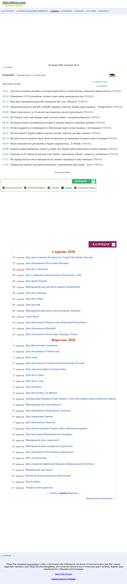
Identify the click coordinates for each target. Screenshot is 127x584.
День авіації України (36, 281)
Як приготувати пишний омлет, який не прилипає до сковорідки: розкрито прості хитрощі (58, 138)
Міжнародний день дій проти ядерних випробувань (53, 287)
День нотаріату (34, 386)
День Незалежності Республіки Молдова (47, 263)
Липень (53, 493)
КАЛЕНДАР (67, 11)
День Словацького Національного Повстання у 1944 (53, 275)
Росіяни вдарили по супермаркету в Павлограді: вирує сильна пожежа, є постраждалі (55, 128)
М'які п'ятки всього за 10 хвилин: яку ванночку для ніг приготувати (46, 112)
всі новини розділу (100, 82)
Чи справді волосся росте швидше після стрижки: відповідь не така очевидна (51, 159)
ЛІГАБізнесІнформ (35, 188)
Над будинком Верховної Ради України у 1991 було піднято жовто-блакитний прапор (71, 398)
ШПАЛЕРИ (104, 11)
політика (7, 555)
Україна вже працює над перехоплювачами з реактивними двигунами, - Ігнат (51, 164)
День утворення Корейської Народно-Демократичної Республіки (60, 464)
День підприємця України (39, 416)
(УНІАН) (116, 91)
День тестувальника (36, 458)
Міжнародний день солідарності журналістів (49, 446)
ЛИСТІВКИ (91, 11)
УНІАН (68, 188)
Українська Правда (86, 188)
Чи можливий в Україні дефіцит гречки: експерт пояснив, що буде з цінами (50, 133)
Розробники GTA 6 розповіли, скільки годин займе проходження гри (46, 96)
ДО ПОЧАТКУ (8, 11)
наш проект (33, 564)
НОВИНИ (54, 11)
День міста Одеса (35, 375)
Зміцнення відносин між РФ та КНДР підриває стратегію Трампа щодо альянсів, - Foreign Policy (61, 107)
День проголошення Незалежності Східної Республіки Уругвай (59, 257)
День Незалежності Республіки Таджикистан (49, 452)
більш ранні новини (62, 172)
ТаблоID (54, 188)
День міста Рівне (34, 298)
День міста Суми (34, 381)
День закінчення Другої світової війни (46, 369)
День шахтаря (33, 304)
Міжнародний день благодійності (43, 404)
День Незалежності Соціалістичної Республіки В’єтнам (55, 363)
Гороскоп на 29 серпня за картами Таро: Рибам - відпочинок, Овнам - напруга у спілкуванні (59, 154)
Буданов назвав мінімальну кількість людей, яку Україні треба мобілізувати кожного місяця (58, 149)
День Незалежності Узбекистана (43, 351)
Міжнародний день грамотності (42, 440)
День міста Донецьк (36, 293)
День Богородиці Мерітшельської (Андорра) (49, 434)
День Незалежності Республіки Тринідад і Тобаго (52, 334)
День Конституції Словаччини (42, 345)
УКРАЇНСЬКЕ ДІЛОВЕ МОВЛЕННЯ (32, 11)
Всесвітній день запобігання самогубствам (48, 475)
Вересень (73, 493)
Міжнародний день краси (39, 469)
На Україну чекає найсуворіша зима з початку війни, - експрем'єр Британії (49, 117)
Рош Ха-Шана (33, 481)
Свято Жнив (32, 316)
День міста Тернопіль (37, 269)
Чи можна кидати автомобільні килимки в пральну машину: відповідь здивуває (52, 122)
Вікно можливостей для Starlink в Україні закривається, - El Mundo (45, 143)
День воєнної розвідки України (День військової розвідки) (56, 428)
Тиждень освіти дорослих (39, 487)
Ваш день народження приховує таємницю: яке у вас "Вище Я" (43, 101)
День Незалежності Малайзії (41, 328)
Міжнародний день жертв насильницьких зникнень (53, 310)
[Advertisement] (63, 39)
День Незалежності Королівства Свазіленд (48, 410)
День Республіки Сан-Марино (41, 392)
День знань (31, 357)
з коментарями (101, 86)
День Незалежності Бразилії (40, 422)
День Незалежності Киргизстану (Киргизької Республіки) (56, 322)
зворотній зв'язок (63, 574)
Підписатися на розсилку (101, 498)
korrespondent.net (13, 188)
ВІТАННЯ (79, 11)
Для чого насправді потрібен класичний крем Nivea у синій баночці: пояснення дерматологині (60, 91)
